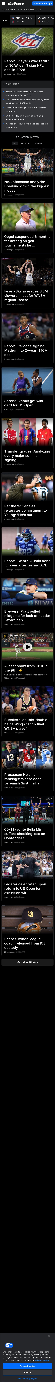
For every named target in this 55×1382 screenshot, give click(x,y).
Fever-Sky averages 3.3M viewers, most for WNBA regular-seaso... (26, 295)
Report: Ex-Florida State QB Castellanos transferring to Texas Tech (24, 93)
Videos (38, 143)
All (15, 143)
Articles (26, 143)
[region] (27, 1357)
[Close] (49, 1336)
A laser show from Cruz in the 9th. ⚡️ (26, 668)
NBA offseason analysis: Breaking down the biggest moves (27, 186)
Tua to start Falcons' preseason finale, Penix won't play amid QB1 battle (27, 101)
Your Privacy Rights (27, 1378)
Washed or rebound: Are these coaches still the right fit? (27, 125)
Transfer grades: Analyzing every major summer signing (27, 455)
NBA (26, 9)
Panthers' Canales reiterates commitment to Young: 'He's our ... (25, 510)
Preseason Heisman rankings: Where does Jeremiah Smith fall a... (23, 778)
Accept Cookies (27, 1366)
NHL (32, 9)
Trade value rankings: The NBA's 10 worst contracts (26, 109)
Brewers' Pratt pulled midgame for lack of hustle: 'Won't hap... (27, 615)
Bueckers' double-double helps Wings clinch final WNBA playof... (25, 724)
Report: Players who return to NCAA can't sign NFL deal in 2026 (27, 65)
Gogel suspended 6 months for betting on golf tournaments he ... (27, 241)
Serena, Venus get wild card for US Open (23, 403)
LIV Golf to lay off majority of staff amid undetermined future (24, 117)
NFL (20, 9)
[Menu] (4, 3)
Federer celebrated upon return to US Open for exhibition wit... (25, 888)
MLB (39, 9)
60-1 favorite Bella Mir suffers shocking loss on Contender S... (24, 833)
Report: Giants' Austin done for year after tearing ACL (27, 563)
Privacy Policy (42, 1360)
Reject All (27, 1372)
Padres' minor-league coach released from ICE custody (25, 943)
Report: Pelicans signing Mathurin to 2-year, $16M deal (26, 350)
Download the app (42, 3)
